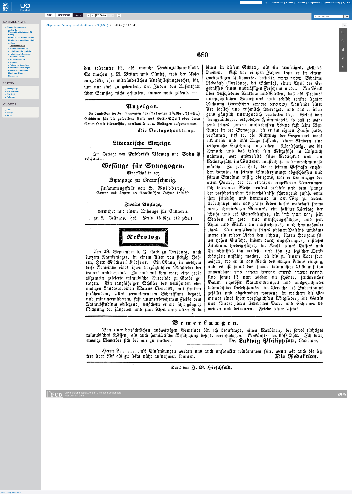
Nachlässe (13, 76)
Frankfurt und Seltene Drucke (21, 37)
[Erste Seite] (88, 15)
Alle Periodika (13, 91)
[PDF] (343, 58)
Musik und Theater (16, 73)
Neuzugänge (12, 89)
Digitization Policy (331, 3)
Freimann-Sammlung (19, 48)
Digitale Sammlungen (16, 27)
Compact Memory (17, 46)
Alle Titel (11, 94)
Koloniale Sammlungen (18, 70)
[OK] (266, 2)
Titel (50, 15)
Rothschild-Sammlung (19, 65)
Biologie (12, 35)
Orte (9, 110)
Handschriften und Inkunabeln (21, 40)
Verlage (10, 112)
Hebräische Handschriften (21, 51)
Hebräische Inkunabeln (20, 54)
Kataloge (14, 62)
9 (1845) (102, 25)
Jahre (9, 115)
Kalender (11, 97)
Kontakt (301, 3)
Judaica (11, 43)
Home (290, 3)
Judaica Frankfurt (17, 59)
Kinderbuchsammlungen (19, 68)
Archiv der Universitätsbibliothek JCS (20, 31)
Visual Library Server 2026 (11, 492)
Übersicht (64, 15)
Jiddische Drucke (17, 57)
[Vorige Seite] (92, 15)
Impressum (315, 3)
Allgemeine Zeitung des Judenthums (69, 25)
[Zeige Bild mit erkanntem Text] (119, 15)
